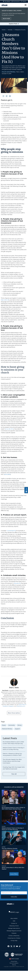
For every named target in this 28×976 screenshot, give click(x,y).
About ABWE (13, 918)
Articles (10, 29)
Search (24, 1)
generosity (11, 725)
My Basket (7, 1)
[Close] (26, 9)
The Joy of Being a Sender (9, 848)
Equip (4, 725)
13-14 (12, 429)
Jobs (14, 921)
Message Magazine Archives (14, 930)
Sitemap (14, 964)
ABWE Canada (15, 958)
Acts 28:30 (7, 474)
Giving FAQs (14, 940)
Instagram (11, 706)
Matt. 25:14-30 (5, 300)
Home (4, 29)
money (20, 725)
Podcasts (4, 806)
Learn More (14, 874)
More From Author (14, 713)
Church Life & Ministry (8, 72)
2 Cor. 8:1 (7, 429)
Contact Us (14, 923)
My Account (16, 1)
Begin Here (6, 18)
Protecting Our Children (14, 938)
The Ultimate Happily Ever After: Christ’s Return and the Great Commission (12, 761)
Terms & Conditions (14, 963)
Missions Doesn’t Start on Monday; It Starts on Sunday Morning (13, 828)
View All (14, 774)
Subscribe (14, 897)
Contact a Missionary (13, 935)
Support (17, 728)
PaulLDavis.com (21, 706)
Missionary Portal (14, 925)
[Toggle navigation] (25, 5)
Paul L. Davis (20, 72)
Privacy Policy (14, 961)
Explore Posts (13, 23)
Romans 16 (17, 583)
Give (26, 489)
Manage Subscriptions (14, 928)
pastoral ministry (7, 728)
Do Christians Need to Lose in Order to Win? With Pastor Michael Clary (13, 808)
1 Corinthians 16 (11, 530)
